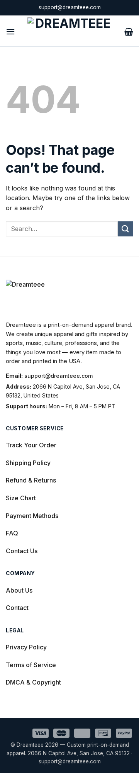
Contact (17, 608)
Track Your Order (31, 445)
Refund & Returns (31, 480)
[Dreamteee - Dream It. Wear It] (70, 30)
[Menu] (10, 30)
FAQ (12, 533)
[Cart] (128, 31)
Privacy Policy (26, 647)
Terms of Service (31, 665)
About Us (19, 590)
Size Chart (21, 498)
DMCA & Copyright (33, 682)
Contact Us (21, 551)
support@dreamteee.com (58, 375)
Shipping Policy (28, 463)
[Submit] (125, 228)
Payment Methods (32, 516)
